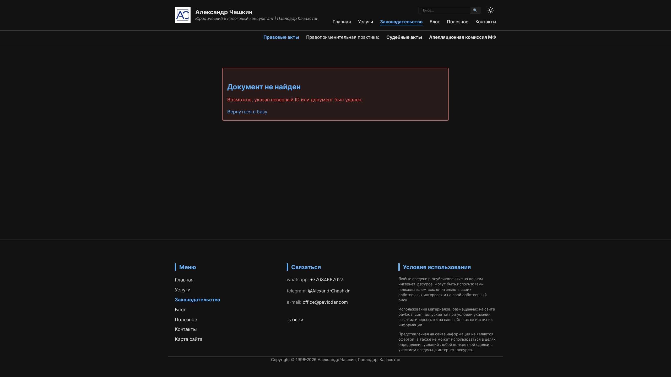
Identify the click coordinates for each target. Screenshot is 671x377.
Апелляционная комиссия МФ (462, 37)
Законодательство (401, 21)
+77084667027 (326, 279)
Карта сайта (188, 339)
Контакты (485, 21)
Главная (342, 21)
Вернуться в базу (247, 111)
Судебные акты (404, 37)
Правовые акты (281, 37)
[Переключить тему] (490, 10)
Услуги (365, 21)
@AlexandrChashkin (329, 290)
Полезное (457, 21)
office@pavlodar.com (325, 302)
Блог (435, 21)
